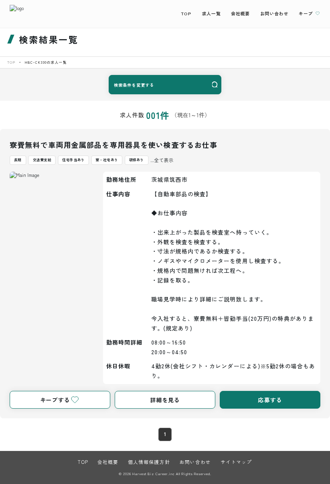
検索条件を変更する (134, 85)
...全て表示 (162, 160)
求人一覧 (211, 13)
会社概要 (240, 13)
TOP (186, 13)
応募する (270, 400)
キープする (55, 400)
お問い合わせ (274, 13)
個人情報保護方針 (149, 462)
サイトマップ (236, 462)
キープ (306, 13)
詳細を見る (165, 400)
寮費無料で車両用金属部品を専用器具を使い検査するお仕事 (113, 144)
